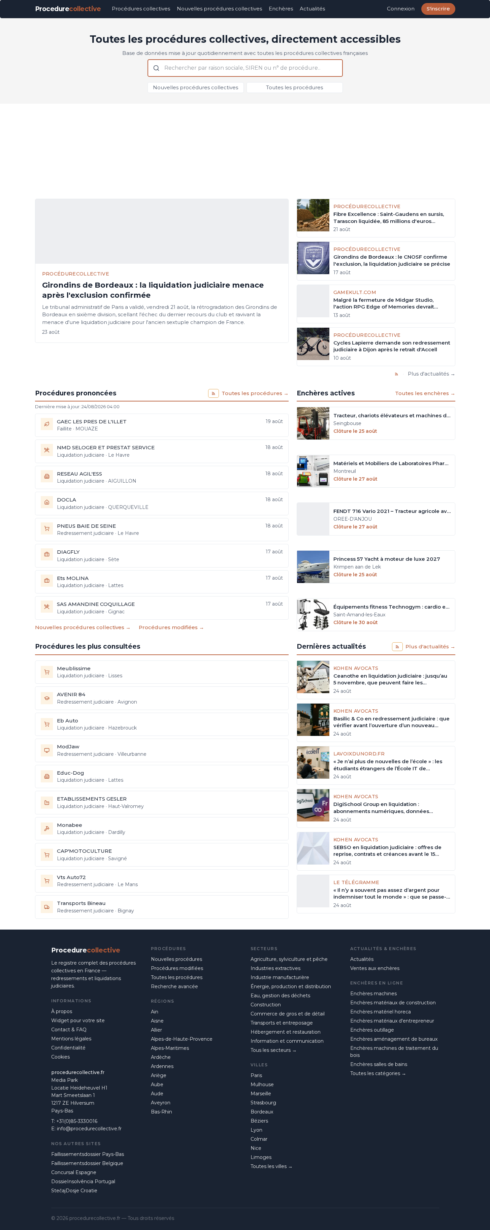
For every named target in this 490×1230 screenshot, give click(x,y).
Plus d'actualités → (431, 373)
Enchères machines (373, 994)
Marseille (261, 1094)
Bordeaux (262, 1112)
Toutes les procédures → (255, 393)
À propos (61, 1011)
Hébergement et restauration (286, 1032)
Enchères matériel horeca (380, 1012)
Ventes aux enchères (374, 968)
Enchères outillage (372, 1030)
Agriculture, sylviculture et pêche (289, 959)
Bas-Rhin (161, 1112)
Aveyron (160, 1103)
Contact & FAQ (69, 1030)
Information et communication (287, 1041)
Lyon (256, 1130)
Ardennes (162, 1066)
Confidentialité (68, 1048)
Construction (266, 1005)
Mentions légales (71, 1039)
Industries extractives (275, 968)
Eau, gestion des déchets (280, 996)
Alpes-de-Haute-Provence (182, 1039)
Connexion (401, 8)
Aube (157, 1084)
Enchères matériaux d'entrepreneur (392, 1021)
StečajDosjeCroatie (74, 1191)
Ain (154, 1012)
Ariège (158, 1075)
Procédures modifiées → (171, 627)
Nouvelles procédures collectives (219, 8)
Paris (256, 1075)
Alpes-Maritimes (170, 1048)
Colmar (259, 1139)
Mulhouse (262, 1084)
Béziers (259, 1121)
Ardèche (161, 1057)
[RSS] (396, 374)
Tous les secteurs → (274, 1050)
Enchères (281, 8)
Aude (157, 1094)
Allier (156, 1030)
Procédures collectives (141, 8)
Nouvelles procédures (176, 959)
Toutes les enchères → (425, 393)
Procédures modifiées (177, 968)
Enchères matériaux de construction (393, 1003)
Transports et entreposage (282, 1023)
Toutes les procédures (294, 87)
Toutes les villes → (272, 1166)
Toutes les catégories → (378, 1073)
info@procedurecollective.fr (89, 1129)
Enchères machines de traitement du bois (394, 1051)
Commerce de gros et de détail (288, 1014)
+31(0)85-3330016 (76, 1121)
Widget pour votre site (78, 1020)
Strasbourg (263, 1103)
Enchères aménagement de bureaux (393, 1039)
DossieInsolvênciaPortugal (83, 1181)
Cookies (60, 1057)
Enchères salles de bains (378, 1064)
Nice (256, 1148)
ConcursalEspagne (73, 1172)
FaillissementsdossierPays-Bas (87, 1154)
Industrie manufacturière (280, 977)
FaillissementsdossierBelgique (87, 1163)
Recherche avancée (174, 986)
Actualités (312, 8)
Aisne (157, 1021)
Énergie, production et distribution (291, 986)
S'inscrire (438, 8)
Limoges (261, 1157)
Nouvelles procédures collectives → (83, 627)
